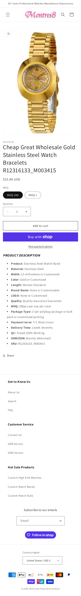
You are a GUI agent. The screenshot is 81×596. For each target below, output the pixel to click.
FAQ (10, 410)
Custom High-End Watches (24, 477)
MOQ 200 (13, 195)
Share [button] (10, 355)
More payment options (41, 246)
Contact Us (15, 435)
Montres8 (34, 588)
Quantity (8, 204)
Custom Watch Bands (21, 486)
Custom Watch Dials (20, 495)
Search (12, 401)
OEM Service (15, 444)
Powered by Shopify (50, 588)
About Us (14, 392)
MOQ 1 (33, 195)
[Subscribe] (60, 520)
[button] (8, 14)
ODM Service (15, 453)
